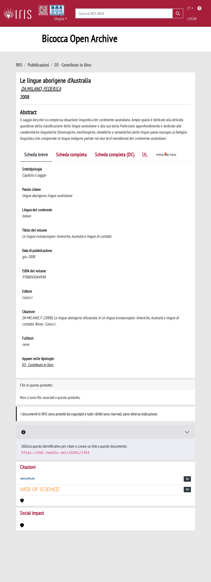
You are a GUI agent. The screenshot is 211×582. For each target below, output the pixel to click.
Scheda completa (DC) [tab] (114, 154)
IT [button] (188, 8)
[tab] (145, 155)
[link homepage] (19, 13)
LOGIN (192, 18)
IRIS (19, 65)
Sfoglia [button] (59, 18)
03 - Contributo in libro (73, 65)
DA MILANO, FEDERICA (41, 88)
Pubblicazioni (38, 65)
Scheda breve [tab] (36, 154)
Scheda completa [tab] (71, 154)
